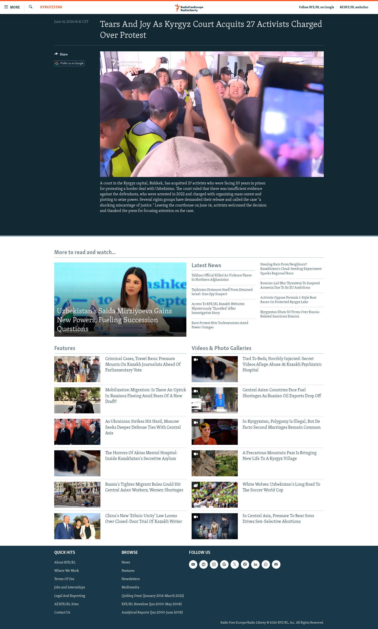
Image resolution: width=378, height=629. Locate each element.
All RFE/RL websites (354, 7)
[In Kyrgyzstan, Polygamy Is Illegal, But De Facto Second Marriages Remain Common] (215, 432)
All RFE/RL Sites (66, 604)
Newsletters (131, 579)
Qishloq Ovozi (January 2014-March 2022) (153, 596)
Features (128, 571)
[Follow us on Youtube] (193, 564)
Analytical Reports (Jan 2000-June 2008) (152, 612)
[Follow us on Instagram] (214, 564)
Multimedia (130, 587)
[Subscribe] (276, 564)
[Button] (61, 55)
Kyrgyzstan (51, 7)
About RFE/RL (65, 562)
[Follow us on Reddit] (203, 564)
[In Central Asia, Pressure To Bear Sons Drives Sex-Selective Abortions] (215, 526)
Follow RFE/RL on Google (316, 7)
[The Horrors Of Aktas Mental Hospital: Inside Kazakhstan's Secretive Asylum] (77, 463)
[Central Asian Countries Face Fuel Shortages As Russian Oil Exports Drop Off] (215, 400)
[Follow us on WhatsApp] (266, 564)
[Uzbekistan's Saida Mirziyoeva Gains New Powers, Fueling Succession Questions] (120, 299)
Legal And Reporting (69, 596)
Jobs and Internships (69, 587)
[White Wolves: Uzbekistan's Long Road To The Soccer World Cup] (215, 495)
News (126, 562)
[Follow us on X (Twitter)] (235, 564)
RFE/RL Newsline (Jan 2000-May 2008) (152, 604)
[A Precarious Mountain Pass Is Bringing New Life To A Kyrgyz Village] (215, 463)
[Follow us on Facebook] (245, 564)
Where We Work (66, 571)
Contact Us (62, 612)
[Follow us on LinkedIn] (255, 564)
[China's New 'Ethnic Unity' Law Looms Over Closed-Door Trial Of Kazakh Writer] (77, 526)
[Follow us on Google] (224, 564)
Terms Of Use (64, 579)
